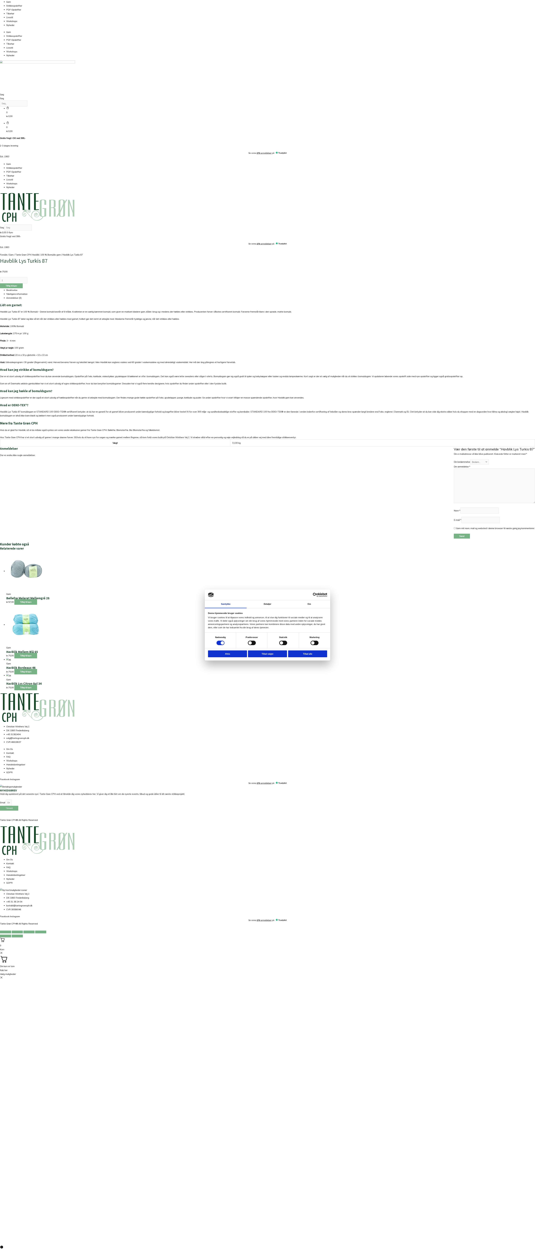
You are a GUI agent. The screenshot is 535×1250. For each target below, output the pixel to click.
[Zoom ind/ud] (5, 932)
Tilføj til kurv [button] (25, 602)
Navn (457, 510)
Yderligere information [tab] (16, 294)
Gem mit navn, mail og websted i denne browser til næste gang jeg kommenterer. (495, 528)
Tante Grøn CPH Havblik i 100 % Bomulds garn (38, 254)
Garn (8, 2)
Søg (2, 94)
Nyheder (10, 25)
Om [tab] (309, 604)
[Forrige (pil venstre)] (5, 936)
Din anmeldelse (462, 466)
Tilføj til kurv (11, 285)
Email (3, 802)
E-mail (457, 520)
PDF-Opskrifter (13, 9)
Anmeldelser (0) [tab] (14, 298)
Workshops (11, 21)
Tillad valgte (267, 654)
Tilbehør (10, 13)
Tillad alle (307, 654)
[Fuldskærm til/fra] (17, 932)
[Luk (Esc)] (40, 932)
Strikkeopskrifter (14, 5)
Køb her (4, 970)
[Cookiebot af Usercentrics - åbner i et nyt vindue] (315, 595)
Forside (3, 254)
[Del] (29, 932)
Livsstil (9, 17)
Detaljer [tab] (267, 604)
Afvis (227, 654)
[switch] (252, 643)
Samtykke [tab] (226, 604)
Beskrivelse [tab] (11, 290)
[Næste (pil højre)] (17, 936)
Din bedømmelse (462, 462)
